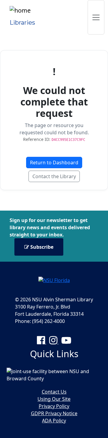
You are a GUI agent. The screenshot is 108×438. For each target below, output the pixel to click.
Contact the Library (54, 176)
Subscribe (41, 247)
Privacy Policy (54, 406)
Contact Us (54, 391)
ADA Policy (54, 420)
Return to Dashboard (54, 162)
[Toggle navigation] (96, 17)
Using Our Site (54, 399)
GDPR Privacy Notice (54, 413)
